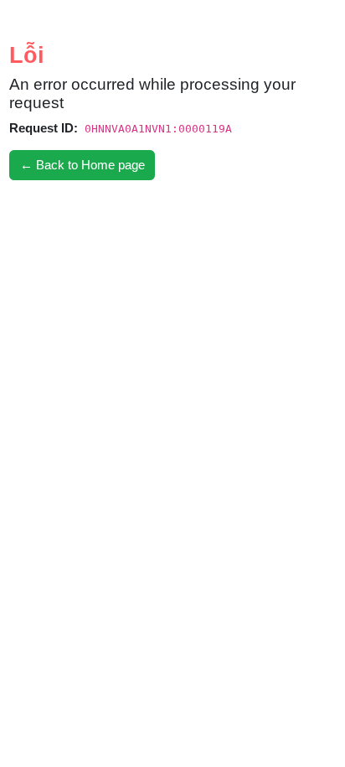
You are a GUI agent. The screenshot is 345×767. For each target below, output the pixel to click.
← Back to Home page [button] (82, 165)
